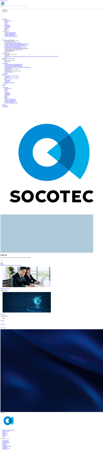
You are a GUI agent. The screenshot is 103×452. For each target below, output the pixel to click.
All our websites (5, 87)
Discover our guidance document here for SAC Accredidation (10, 265)
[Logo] (7, 428)
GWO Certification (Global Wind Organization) (13, 42)
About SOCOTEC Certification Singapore (12, 75)
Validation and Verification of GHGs (9, 58)
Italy (5, 23)
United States (7, 27)
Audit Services (5, 63)
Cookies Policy (5, 443)
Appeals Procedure (6, 441)
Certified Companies (6, 448)
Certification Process (6, 442)
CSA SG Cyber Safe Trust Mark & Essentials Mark (13, 66)
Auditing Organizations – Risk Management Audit (13, 65)
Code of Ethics (7, 80)
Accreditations (7, 76)
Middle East (7, 29)
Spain (6, 30)
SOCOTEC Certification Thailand (10, 34)
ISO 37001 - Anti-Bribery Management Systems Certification (15, 44)
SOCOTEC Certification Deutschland (11, 36)
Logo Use (4, 444)
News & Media (5, 73)
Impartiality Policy (6, 440)
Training (4, 59)
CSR (5, 78)
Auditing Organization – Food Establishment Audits (13, 64)
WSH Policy (5, 449)
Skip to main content (3, 0)
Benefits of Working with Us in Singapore (12, 77)
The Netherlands (7, 25)
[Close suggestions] (0, 7)
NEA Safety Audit (8, 70)
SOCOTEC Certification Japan (10, 33)
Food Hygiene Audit (8, 68)
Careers (4, 85)
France (6, 28)
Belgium (6, 21)
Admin (4, 84)
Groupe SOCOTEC (8, 20)
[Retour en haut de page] (0, 451)
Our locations (7, 81)
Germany (6, 22)
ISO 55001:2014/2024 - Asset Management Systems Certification (16, 47)
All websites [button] (5, 18)
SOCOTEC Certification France (10, 32)
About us (4, 74)
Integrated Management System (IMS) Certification (13, 49)
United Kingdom (7, 26)
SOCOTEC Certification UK (10, 35)
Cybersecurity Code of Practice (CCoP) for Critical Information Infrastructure (18, 67)
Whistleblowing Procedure (7, 446)
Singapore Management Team (10, 82)
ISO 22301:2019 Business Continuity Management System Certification (17, 43)
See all (6, 52)
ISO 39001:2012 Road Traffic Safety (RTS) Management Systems (16, 45)
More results (5, 11)
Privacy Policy (5, 445)
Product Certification (6, 53)
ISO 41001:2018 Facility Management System (12, 46)
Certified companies (8, 79)
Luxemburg (7, 24)
